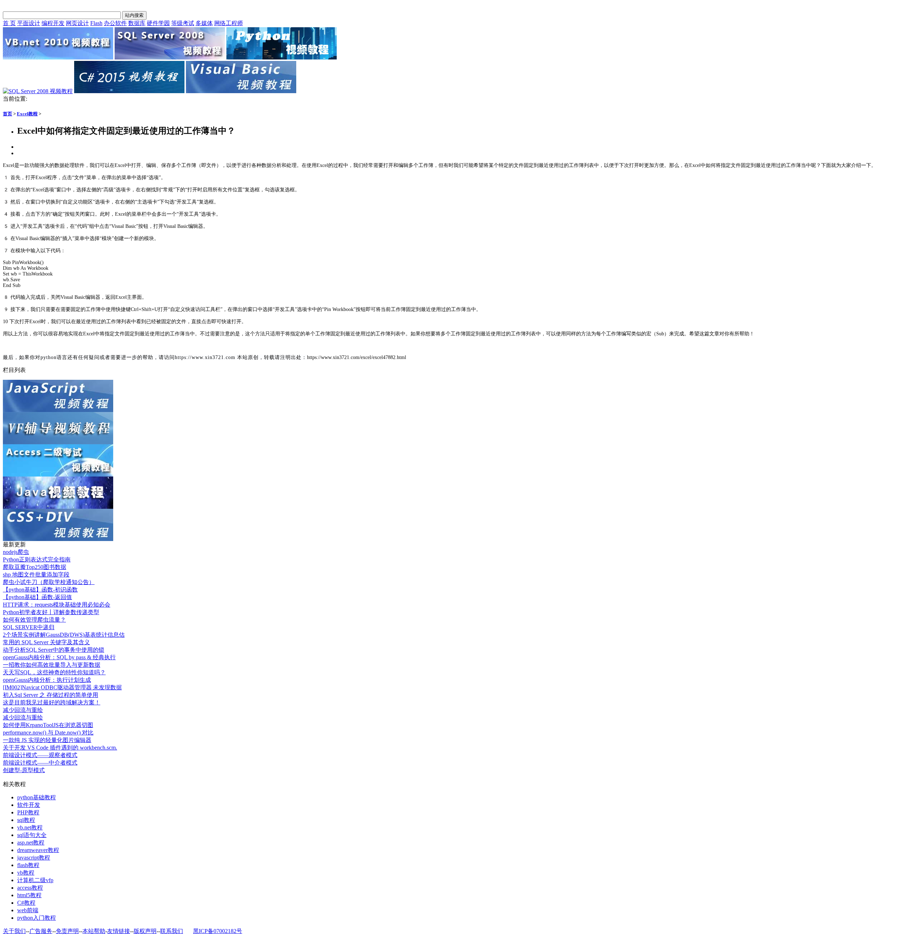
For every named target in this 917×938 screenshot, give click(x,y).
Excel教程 (27, 113)
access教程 (30, 888)
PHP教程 (28, 812)
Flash (96, 23)
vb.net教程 (30, 827)
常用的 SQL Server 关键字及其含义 (46, 642)
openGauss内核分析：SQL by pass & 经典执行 (59, 657)
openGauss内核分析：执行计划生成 (47, 680)
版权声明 (145, 931)
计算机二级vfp (35, 880)
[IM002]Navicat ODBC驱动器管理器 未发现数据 (62, 687)
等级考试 (182, 23)
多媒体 (204, 23)
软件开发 (28, 805)
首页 (7, 113)
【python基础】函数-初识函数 (40, 590)
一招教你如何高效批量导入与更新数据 (51, 665)
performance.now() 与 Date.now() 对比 (48, 732)
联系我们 (171, 931)
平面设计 (28, 23)
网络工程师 (228, 23)
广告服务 (40, 931)
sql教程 (26, 820)
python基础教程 (36, 797)
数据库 (136, 23)
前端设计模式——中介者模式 (40, 763)
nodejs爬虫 (16, 552)
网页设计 (77, 23)
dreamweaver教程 (38, 850)
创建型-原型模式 (24, 770)
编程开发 (53, 23)
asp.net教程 (30, 842)
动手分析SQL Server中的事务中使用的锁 (53, 650)
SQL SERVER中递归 (28, 627)
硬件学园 (158, 23)
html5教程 (29, 895)
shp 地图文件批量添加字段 (36, 574)
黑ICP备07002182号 (217, 931)
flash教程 (28, 865)
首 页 (9, 23)
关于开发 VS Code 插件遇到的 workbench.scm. (60, 748)
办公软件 (115, 23)
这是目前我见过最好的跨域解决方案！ (51, 702)
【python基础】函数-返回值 (37, 597)
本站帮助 (93, 931)
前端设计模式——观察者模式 (40, 755)
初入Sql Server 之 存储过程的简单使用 (50, 695)
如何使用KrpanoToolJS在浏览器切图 (48, 725)
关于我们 (14, 931)
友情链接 (118, 931)
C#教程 (26, 903)
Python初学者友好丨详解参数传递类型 (51, 612)
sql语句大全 (32, 835)
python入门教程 (36, 918)
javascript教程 (33, 858)
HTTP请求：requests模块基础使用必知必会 (56, 605)
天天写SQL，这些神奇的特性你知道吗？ (54, 672)
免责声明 (67, 931)
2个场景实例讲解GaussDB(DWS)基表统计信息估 (64, 635)
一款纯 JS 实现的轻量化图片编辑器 (47, 740)
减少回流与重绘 (23, 710)
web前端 (27, 910)
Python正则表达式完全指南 (37, 559)
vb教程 (25, 873)
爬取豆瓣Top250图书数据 (34, 567)
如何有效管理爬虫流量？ (34, 620)
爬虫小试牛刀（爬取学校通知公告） (49, 582)
